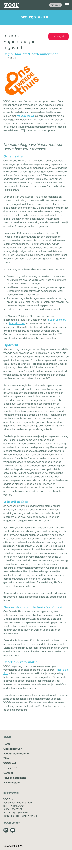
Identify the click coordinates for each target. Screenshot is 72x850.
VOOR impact (11, 782)
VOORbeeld (10, 763)
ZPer (6, 758)
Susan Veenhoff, (57, 319)
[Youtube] (12, 830)
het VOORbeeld (25, 115)
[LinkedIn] (5, 830)
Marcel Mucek (17, 323)
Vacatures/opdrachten (16, 753)
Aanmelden (56, 5)
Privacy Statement (14, 777)
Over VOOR (10, 767)
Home (7, 743)
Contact (8, 772)
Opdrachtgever (12, 748)
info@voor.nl (11, 792)
